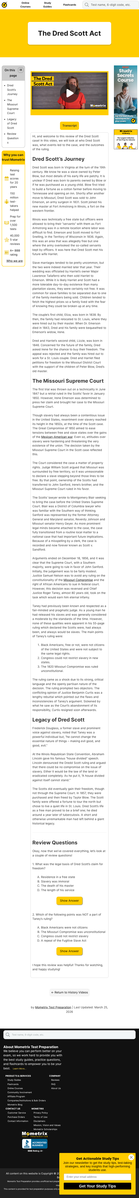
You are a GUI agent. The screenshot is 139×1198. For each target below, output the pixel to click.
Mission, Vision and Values (47, 1125)
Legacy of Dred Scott (12, 123)
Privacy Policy (41, 1113)
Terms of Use (40, 1117)
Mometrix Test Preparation (53, 1007)
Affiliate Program (16, 1096)
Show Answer (69, 900)
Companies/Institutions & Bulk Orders (26, 1100)
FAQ (53, 1084)
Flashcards (69, 4)
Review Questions (12, 138)
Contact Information (18, 1121)
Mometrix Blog (14, 1104)
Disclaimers (39, 1121)
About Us (56, 1088)
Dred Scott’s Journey (12, 90)
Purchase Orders (16, 1117)
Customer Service (17, 1113)
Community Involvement (19, 1092)
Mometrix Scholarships (45, 1129)
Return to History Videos (71, 992)
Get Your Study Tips (97, 1186)
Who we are (14, 261)
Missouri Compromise (78, 580)
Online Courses (25, 4)
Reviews (55, 1080)
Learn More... (19, 1068)
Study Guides (47, 4)
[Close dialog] (131, 1157)
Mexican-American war (57, 437)
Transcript (69, 125)
